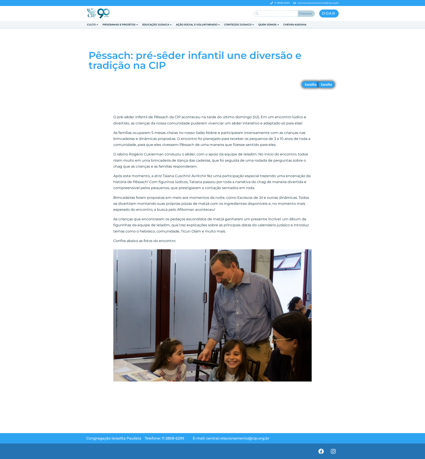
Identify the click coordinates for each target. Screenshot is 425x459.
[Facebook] (320, 451)
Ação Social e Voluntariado (196, 24)
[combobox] (275, 13)
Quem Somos (267, 24)
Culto (91, 24)
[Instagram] (333, 451)
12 (233, 372)
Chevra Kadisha (294, 24)
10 (225, 372)
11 (229, 372)
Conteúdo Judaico (237, 24)
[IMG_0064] (212, 381)
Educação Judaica (155, 24)
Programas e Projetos (118, 24)
